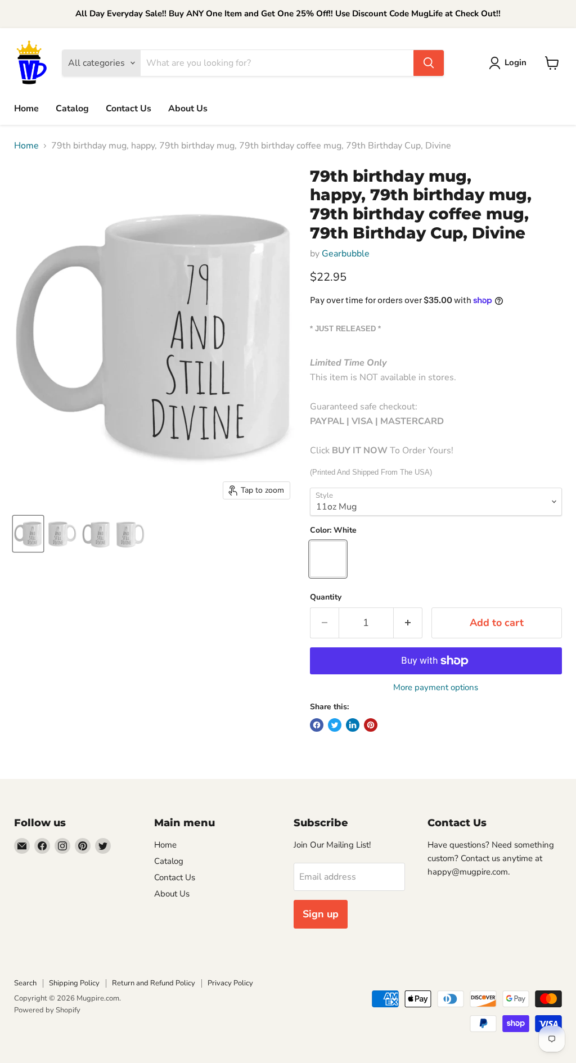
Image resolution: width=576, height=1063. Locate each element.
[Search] (428, 63)
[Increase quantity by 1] (408, 622)
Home (26, 108)
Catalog (72, 108)
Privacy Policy (230, 983)
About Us (188, 108)
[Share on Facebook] (316, 725)
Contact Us (128, 108)
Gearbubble (346, 253)
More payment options (435, 687)
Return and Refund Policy (153, 983)
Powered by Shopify (47, 1010)
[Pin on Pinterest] (370, 725)
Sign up (321, 914)
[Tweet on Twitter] (334, 725)
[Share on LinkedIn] (352, 725)
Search (25, 983)
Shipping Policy (74, 983)
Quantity (325, 597)
